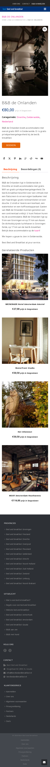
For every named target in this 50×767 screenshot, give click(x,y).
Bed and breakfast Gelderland (19, 554)
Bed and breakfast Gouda (17, 624)
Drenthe (21, 117)
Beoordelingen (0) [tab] (31, 169)
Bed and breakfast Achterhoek (19, 615)
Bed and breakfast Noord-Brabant (21, 583)
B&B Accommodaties (17, 20)
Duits (8, 721)
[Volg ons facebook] (5, 650)
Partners (10, 711)
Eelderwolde (33, 117)
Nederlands (11, 716)
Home (4, 20)
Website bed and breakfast (17, 610)
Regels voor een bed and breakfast (21, 605)
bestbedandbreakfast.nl (17, 677)
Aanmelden (11, 691)
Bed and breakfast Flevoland (18, 549)
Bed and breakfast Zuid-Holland (19, 568)
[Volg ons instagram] (10, 650)
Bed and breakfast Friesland (18, 534)
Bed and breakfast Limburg (17, 578)
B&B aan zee (11, 629)
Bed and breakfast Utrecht (17, 559)
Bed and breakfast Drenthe (18, 539)
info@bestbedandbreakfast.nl (19, 673)
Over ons (10, 696)
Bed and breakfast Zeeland (17, 573)
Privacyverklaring (13, 706)
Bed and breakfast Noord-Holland (20, 563)
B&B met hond (12, 634)
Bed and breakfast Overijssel (18, 544)
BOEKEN (11, 145)
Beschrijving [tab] (10, 169)
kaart (37, 230)
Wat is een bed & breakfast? (18, 600)
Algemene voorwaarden (16, 701)
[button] (44, 29)
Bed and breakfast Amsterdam (19, 619)
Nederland (7, 121)
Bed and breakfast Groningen (18, 529)
